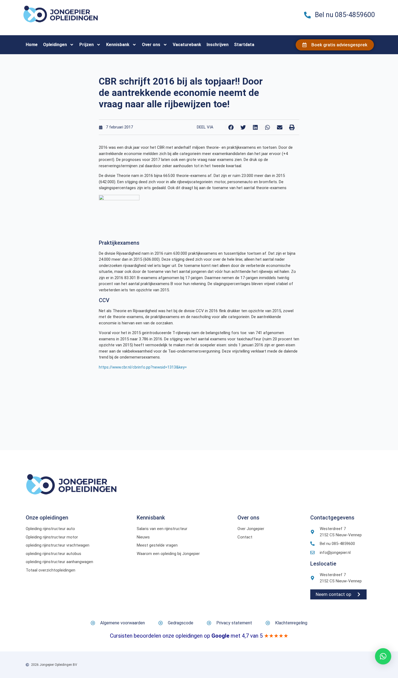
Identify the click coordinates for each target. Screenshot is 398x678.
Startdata (244, 44)
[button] (231, 127)
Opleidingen (55, 44)
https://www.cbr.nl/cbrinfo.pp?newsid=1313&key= (143, 367)
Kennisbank (117, 44)
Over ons (151, 44)
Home (32, 44)
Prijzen (86, 44)
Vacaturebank (187, 44)
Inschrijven (218, 44)
